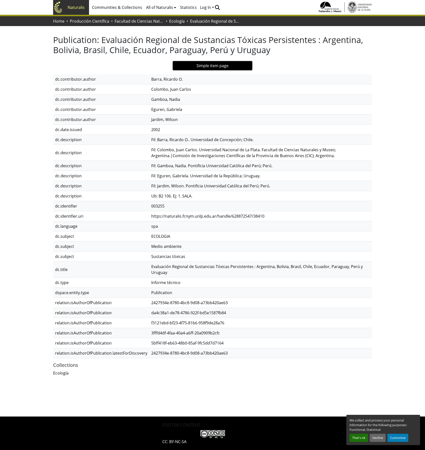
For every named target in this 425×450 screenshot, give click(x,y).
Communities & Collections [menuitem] (117, 7)
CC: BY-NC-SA (174, 441)
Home (58, 21)
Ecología (177, 21)
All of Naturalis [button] (159, 7)
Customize (398, 437)
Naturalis (76, 7)
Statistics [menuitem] (188, 7)
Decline (377, 437)
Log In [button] (206, 7)
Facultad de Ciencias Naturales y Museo (139, 21)
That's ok (358, 437)
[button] (217, 7)
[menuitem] (161, 7)
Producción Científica (89, 21)
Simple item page (212, 65)
